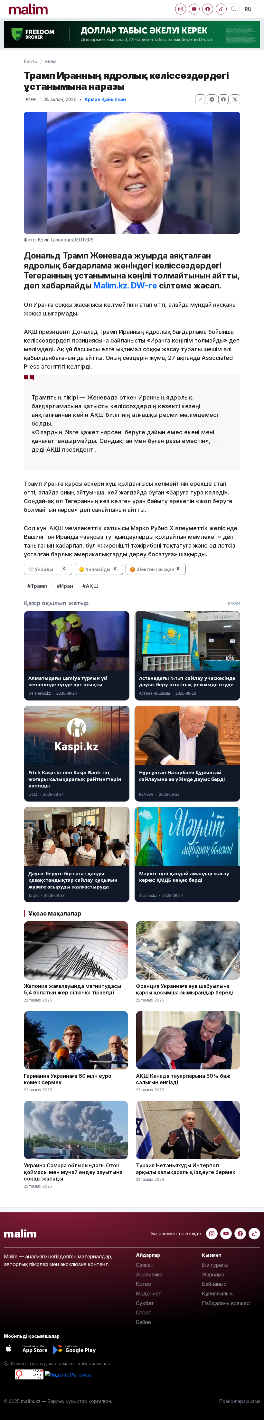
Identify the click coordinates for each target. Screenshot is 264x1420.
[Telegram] (212, 99)
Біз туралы (215, 1265)
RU (248, 9)
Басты (31, 61)
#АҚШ (90, 586)
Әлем (50, 61)
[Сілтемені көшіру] (200, 99)
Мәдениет (148, 1293)
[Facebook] (207, 9)
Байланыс (214, 1284)
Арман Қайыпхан (105, 99)
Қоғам (143, 1284)
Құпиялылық (217, 1293)
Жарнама (213, 1274)
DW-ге (144, 285)
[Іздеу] (234, 9)
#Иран (65, 586)
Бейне (143, 1322)
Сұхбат (145, 1303)
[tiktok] (221, 9)
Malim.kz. (111, 285)
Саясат (145, 1265)
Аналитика (149, 1274)
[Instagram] (180, 9)
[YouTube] (194, 9)
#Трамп (37, 586)
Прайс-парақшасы (239, 1401)
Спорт (143, 1312)
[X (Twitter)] (235, 99)
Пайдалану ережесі (226, 1303)
